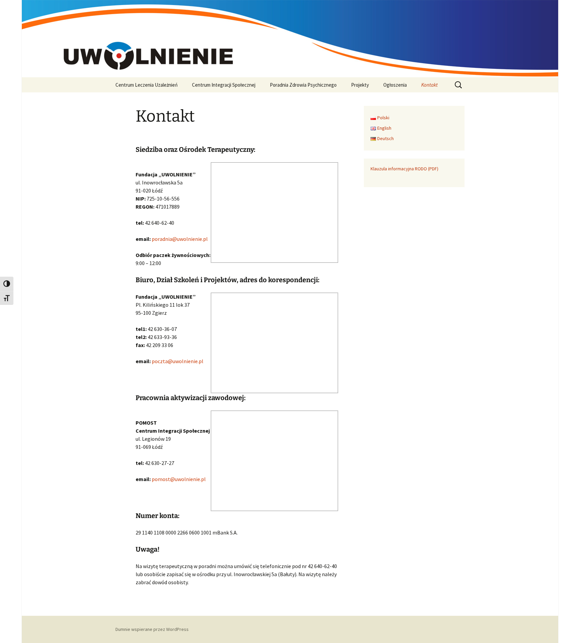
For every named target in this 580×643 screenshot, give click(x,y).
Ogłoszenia (395, 85)
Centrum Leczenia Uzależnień (146, 85)
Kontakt (429, 85)
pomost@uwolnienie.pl (179, 479)
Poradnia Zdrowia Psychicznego (303, 85)
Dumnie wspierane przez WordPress (152, 629)
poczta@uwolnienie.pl (177, 361)
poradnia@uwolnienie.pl (180, 238)
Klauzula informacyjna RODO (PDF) (404, 169)
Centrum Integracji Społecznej (223, 85)
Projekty (360, 85)
